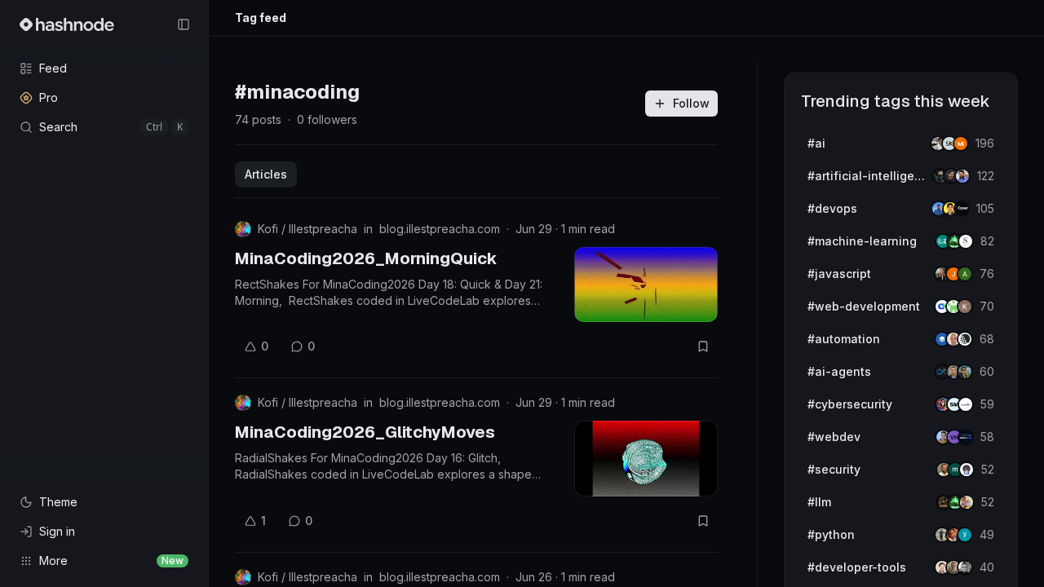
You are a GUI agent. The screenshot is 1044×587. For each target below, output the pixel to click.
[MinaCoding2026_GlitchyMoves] (646, 458)
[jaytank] (966, 469)
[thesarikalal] (966, 241)
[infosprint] (966, 404)
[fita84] (965, 372)
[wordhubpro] (965, 306)
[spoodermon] (966, 502)
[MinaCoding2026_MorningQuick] (646, 284)
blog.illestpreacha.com (439, 229)
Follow (691, 103)
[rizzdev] (965, 567)
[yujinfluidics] (965, 535)
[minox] (961, 143)
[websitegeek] (966, 437)
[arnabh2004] (965, 274)
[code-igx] (962, 176)
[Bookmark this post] (703, 346)
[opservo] (961, 209)
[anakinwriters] (965, 339)
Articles (266, 174)
